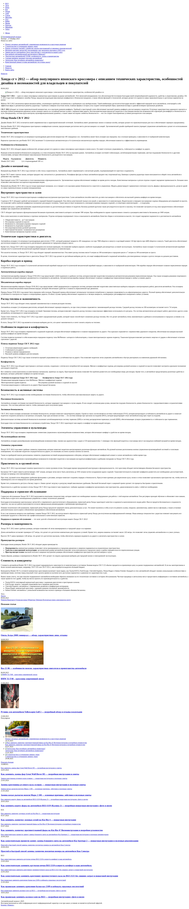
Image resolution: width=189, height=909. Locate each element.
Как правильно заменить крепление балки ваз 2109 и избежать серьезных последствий (42, 886)
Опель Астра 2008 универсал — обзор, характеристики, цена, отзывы (34, 635)
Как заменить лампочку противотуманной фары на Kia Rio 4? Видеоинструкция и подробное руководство (45, 745)
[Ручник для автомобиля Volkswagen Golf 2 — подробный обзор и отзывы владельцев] (10, 708)
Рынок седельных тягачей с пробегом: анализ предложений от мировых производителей (38, 48)
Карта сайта (9, 70)
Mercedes (8, 17)
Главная (8, 66)
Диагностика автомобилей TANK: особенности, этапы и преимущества (32, 56)
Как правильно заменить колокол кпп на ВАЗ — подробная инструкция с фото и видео (42, 897)
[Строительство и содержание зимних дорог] (22, 755)
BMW (7, 21)
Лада (7, 5)
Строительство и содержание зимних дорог (21, 46)
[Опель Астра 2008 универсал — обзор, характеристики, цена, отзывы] (17, 631)
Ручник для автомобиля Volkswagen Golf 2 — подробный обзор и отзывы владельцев (41, 712)
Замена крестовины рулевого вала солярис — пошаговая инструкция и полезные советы (43, 785)
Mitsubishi (8, 27)
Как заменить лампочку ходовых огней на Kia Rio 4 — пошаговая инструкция (38, 820)
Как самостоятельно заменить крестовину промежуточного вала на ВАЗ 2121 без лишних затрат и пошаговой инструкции (59, 876)
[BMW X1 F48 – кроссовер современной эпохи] (19, 674)
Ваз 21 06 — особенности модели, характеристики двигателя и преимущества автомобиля (43, 668)
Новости (8, 68)
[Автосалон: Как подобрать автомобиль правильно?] (25, 749)
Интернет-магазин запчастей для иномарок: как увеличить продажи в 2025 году (35, 50)
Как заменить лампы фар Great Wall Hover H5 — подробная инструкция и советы (40, 774)
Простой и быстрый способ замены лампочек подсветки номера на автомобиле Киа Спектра (45, 851)
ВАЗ (7, 4)
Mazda (7, 23)
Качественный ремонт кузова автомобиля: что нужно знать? (27, 62)
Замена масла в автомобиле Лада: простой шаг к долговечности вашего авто (33, 52)
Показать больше (7, 762)
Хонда (3, 596)
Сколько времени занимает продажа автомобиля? (23, 58)
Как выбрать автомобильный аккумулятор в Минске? (25, 54)
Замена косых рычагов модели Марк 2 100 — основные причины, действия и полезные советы (46, 795)
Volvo (7, 29)
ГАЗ (6, 19)
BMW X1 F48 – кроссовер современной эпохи (22, 679)
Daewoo (8, 25)
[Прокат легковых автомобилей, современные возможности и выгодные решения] (17, 737)
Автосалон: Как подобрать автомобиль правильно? (24, 60)
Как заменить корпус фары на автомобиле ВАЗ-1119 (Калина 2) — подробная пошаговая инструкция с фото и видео (56, 805)
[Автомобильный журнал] (11, 37)
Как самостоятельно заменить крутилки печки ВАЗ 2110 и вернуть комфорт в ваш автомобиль (46, 865)
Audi (7, 13)
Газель (7, 15)
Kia (6, 9)
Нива (7, 7)
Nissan (7, 11)
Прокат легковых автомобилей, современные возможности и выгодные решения (35, 44)
